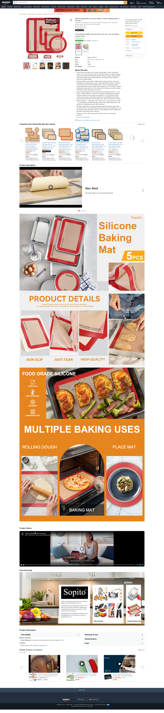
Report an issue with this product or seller (88, 120)
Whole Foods (61, 6)
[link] (33, 146)
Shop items (94, 40)
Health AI (9, 6)
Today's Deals (70, 6)
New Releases (45, 6)
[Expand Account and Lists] (146, 3)
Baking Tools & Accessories (49, 14)
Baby (139, 6)
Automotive (134, 6)
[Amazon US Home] (66, 700)
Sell (90, 6)
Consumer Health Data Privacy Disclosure (83, 704)
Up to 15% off (79, 40)
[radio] (26, 65)
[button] (3, 6)
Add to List (129, 55)
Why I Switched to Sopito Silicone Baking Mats (37, 535)
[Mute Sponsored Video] (58, 670)
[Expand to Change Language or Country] (86, 699)
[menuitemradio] (140, 565)
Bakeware (39, 14)
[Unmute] (143, 565)
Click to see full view (46, 60)
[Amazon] (6, 2)
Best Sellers (36, 6)
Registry (101, 6)
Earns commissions (41, 533)
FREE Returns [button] (79, 38)
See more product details (83, 117)
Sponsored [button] (21, 652)
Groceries (53, 6)
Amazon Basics (27, 6)
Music (106, 6)
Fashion (95, 6)
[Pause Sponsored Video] (58, 667)
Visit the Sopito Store (80, 26)
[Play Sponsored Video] (82, 664)
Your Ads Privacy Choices (101, 704)
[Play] (21, 565)
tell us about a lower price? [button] (38, 645)
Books (78, 6)
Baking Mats (60, 14)
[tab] (79, 210)
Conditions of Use (60, 704)
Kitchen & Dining (32, 14)
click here (61, 640)
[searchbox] (70, 2)
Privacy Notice (69, 704)
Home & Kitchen (23, 14)
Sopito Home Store (136, 41)
